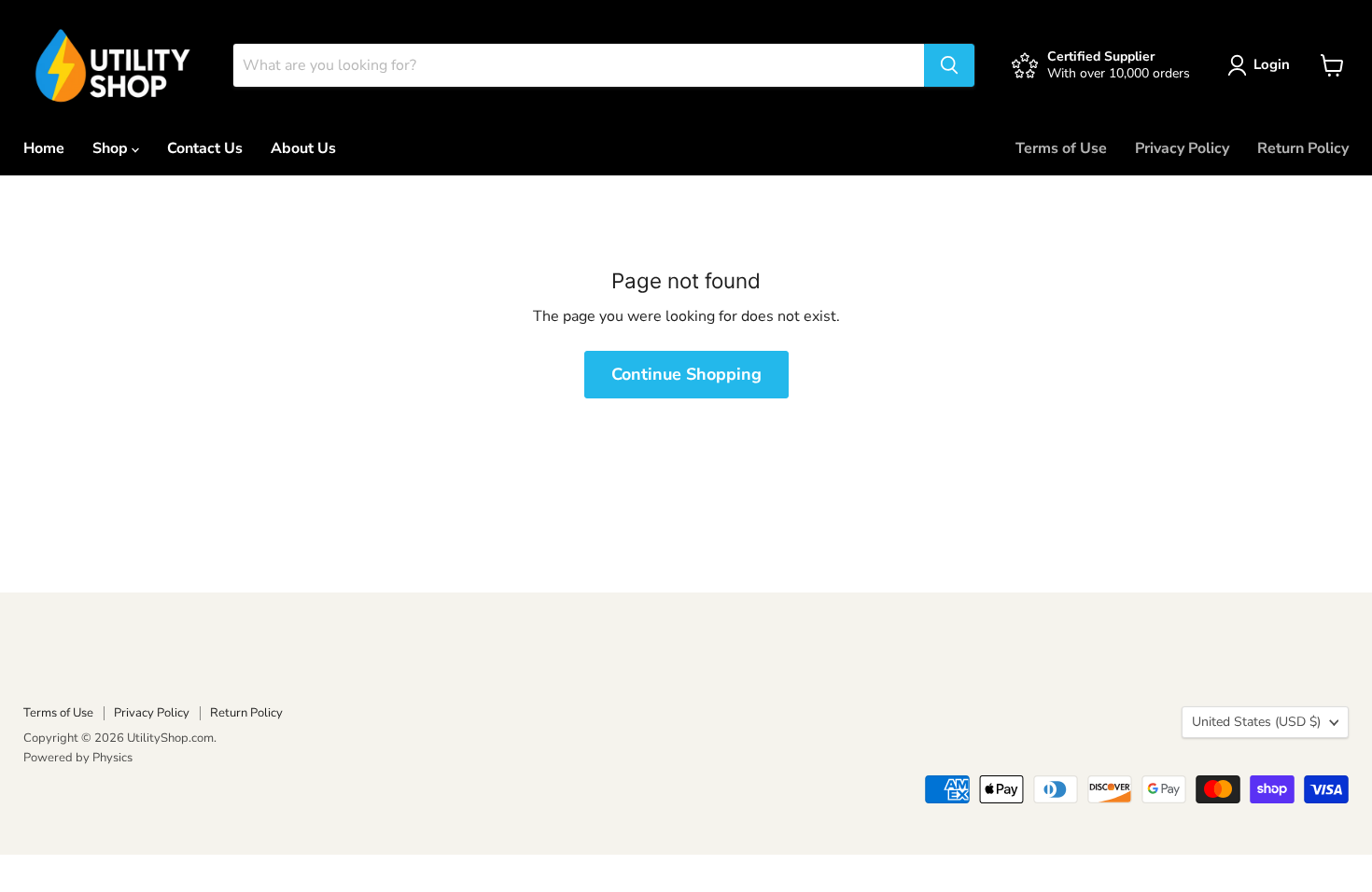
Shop (112, 148)
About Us (303, 148)
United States (1256, 722)
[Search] (949, 65)
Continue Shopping (686, 374)
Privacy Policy (1182, 148)
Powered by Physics (78, 757)
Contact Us (205, 148)
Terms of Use (1061, 148)
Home (43, 148)
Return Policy (1303, 148)
